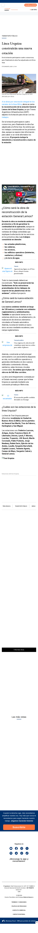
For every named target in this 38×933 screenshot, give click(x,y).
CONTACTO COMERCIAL (19, 910)
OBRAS (33, 506)
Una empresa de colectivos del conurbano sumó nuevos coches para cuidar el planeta (24, 345)
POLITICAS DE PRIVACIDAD (19, 906)
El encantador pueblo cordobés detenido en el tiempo (24, 398)
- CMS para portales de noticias (21, 921)
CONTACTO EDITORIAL (19, 914)
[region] (19, 28)
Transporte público (21, 506)
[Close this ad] (36, 922)
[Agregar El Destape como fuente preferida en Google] (19, 70)
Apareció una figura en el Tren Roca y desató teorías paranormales (24, 271)
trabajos (5, 117)
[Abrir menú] (3, 5)
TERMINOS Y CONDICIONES (19, 902)
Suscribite (19, 827)
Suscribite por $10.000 (30, 5)
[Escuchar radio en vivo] (2, 9)
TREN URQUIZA (7, 506)
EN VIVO (34, 9)
